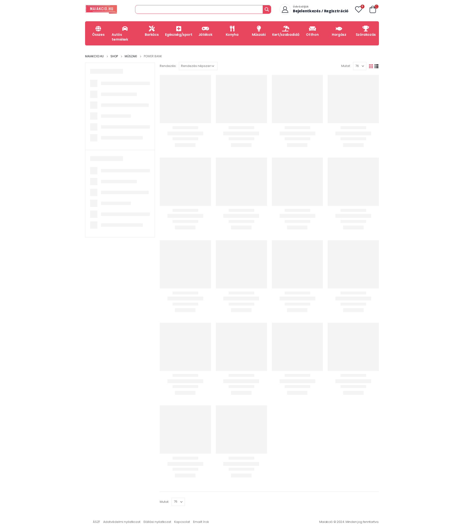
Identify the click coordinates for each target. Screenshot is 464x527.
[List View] (376, 66)
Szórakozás (366, 34)
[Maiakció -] (101, 9)
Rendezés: (168, 66)
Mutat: (346, 66)
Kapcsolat (182, 522)
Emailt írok (201, 522)
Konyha (232, 34)
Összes (98, 34)
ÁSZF (96, 522)
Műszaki (259, 34)
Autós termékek (120, 37)
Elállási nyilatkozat (157, 522)
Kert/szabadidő (285, 34)
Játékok (205, 34)
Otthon (312, 34)
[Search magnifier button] (267, 9)
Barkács (152, 34)
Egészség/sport (178, 34)
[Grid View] (371, 66)
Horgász (339, 34)
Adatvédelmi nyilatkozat (121, 522)
